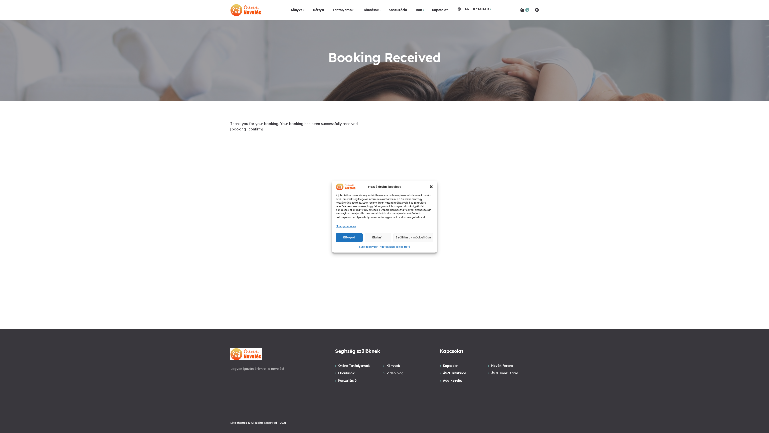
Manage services (346, 226)
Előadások (346, 373)
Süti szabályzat (368, 246)
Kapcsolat (451, 366)
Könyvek (393, 366)
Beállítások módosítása (413, 237)
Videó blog (395, 373)
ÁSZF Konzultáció (504, 373)
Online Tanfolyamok (354, 366)
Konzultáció (347, 380)
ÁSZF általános (454, 373)
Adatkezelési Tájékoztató (395, 246)
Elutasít (377, 237)
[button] (431, 187)
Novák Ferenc (502, 366)
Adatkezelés (452, 380)
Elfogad (349, 237)
